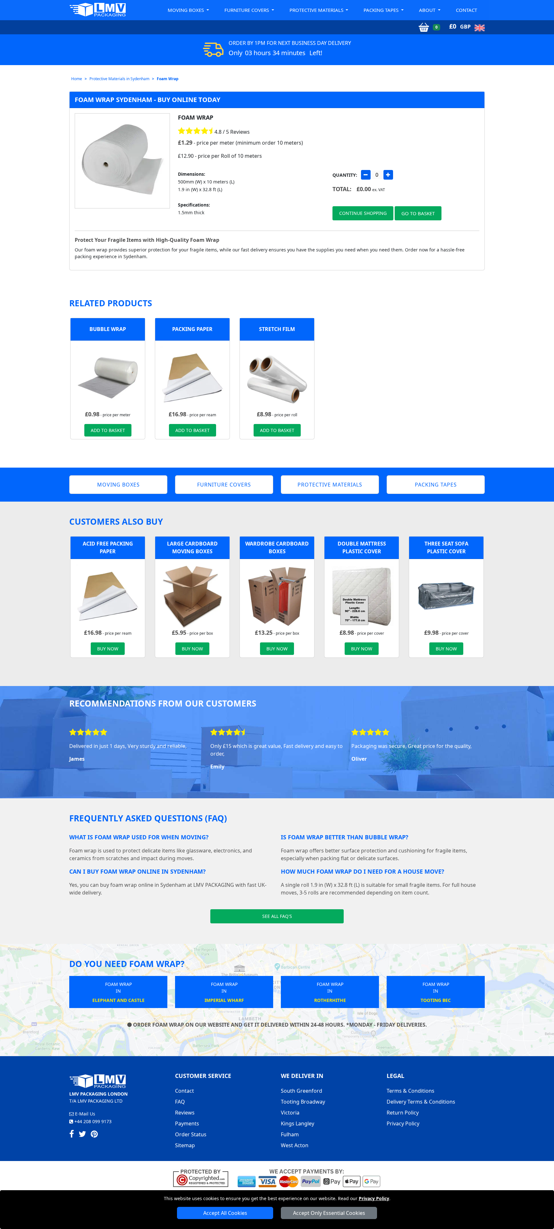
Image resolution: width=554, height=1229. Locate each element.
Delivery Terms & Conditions (421, 1101)
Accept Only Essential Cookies (329, 1212)
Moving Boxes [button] (186, 10)
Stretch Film (277, 329)
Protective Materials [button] (317, 10)
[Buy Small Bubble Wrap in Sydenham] (108, 377)
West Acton (294, 1145)
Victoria (290, 1112)
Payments (187, 1123)
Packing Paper (192, 329)
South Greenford (301, 1090)
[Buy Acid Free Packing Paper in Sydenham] (192, 377)
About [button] (428, 10)
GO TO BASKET (418, 213)
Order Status (190, 1134)
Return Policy (403, 1112)
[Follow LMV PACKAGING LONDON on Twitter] (82, 1135)
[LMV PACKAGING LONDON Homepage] (97, 9)
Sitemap (185, 1145)
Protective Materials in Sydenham (119, 78)
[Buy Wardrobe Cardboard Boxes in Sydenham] (277, 595)
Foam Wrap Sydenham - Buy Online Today (147, 99)
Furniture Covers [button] (247, 10)
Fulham (290, 1134)
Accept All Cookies (225, 1212)
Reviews (185, 1112)
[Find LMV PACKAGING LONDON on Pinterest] (94, 1135)
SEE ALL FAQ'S (277, 916)
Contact (466, 10)
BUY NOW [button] (107, 649)
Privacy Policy (374, 1198)
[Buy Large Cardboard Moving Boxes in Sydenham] (192, 595)
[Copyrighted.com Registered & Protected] (203, 1177)
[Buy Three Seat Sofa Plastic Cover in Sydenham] (446, 595)
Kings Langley (297, 1123)
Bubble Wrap (107, 329)
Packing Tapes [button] (382, 10)
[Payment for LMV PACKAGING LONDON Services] (309, 1177)
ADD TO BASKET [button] (108, 430)
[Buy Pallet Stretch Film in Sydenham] (277, 377)
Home (76, 78)
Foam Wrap (168, 78)
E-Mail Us (84, 1114)
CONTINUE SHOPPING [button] (363, 213)
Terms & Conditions (410, 1090)
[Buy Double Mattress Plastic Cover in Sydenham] (362, 595)
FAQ (180, 1101)
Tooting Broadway (303, 1101)
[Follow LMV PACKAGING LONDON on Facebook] (71, 1135)
